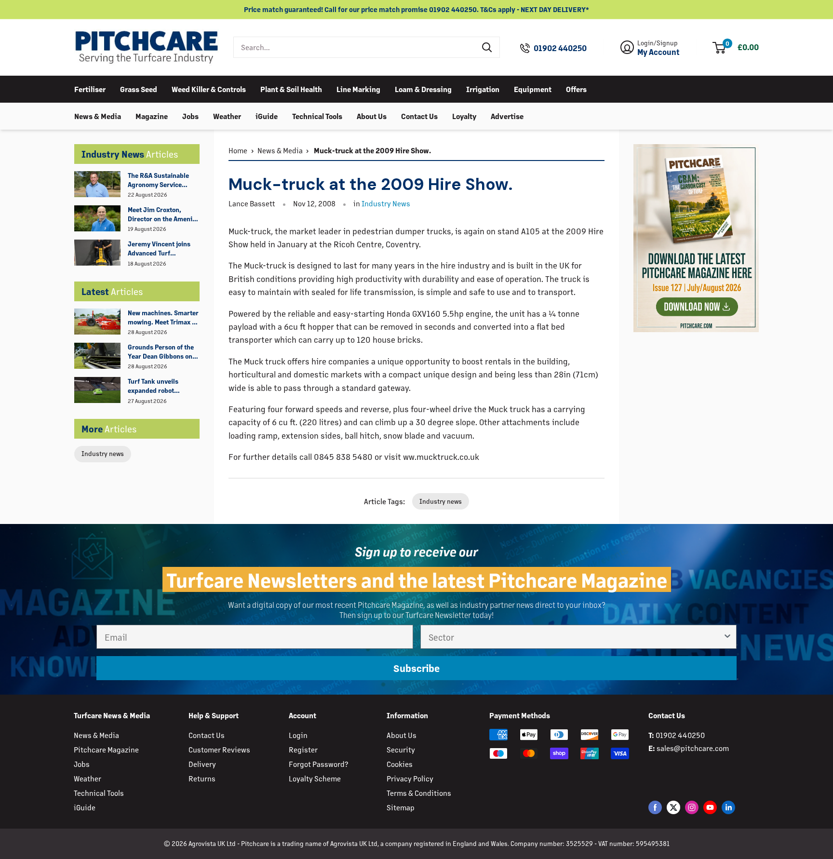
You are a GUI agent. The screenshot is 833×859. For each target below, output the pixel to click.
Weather (227, 115)
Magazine (151, 115)
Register (303, 749)
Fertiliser (90, 88)
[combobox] (354, 47)
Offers (576, 88)
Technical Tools (317, 115)
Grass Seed (138, 88)
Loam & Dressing (423, 88)
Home (237, 150)
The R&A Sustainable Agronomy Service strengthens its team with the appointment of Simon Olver (163, 180)
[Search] (487, 47)
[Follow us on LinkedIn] (728, 807)
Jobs (190, 115)
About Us (372, 115)
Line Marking (358, 88)
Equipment (532, 88)
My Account (658, 52)
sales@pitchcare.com (693, 747)
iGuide (266, 115)
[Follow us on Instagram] (692, 807)
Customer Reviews (219, 749)
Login (298, 734)
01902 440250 (560, 48)
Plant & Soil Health (291, 88)
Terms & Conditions (419, 792)
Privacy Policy (410, 778)
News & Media (97, 115)
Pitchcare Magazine (106, 749)
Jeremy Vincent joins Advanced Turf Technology (159, 249)
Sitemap (401, 807)
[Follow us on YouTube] (710, 807)
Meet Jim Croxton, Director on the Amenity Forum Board (163, 214)
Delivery (202, 763)
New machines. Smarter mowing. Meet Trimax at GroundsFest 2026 (163, 318)
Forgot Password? (318, 763)
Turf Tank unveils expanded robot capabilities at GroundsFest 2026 (155, 386)
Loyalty (464, 115)
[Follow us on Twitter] (673, 807)
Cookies (400, 763)
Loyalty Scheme (315, 778)
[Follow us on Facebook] (655, 807)
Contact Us (419, 115)
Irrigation (482, 88)
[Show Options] (727, 636)
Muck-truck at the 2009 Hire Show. (371, 150)
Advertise (507, 115)
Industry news (102, 453)
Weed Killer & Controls (209, 88)
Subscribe (416, 668)
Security (401, 749)
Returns (201, 778)
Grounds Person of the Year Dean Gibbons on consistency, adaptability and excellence (161, 352)
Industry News (386, 203)
